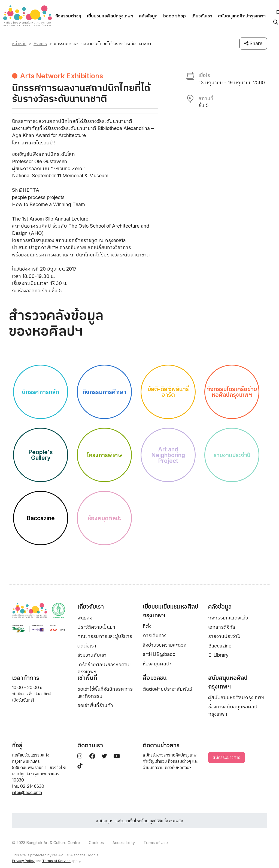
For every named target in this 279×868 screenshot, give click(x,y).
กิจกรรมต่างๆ (68, 15)
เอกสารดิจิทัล (221, 627)
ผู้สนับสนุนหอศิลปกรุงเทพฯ (236, 697)
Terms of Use (156, 842)
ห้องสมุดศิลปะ (157, 663)
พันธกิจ (84, 618)
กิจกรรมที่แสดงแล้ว (228, 618)
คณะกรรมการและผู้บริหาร (104, 636)
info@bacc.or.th (27, 792)
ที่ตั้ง (147, 626)
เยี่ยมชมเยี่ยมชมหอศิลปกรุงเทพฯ (170, 611)
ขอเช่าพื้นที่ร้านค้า (95, 705)
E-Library (218, 655)
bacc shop (174, 15)
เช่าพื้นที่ (87, 677)
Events (40, 43)
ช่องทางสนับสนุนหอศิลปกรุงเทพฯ (232, 710)
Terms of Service (56, 861)
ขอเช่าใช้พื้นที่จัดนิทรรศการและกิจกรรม (105, 692)
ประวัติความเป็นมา (96, 627)
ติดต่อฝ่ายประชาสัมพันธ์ (167, 689)
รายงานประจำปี (224, 636)
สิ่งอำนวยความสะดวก (165, 645)
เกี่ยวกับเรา (202, 15)
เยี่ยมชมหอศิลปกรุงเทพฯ (110, 15)
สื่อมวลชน (155, 677)
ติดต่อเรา (86, 646)
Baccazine (219, 646)
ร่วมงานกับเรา (92, 655)
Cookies (96, 842)
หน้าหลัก (19, 43)
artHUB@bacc (159, 654)
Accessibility (124, 842)
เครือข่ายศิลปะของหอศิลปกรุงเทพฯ (104, 668)
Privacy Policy (23, 861)
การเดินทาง (154, 635)
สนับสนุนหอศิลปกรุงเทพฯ (242, 15)
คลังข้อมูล (148, 15)
